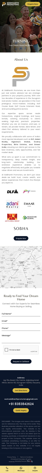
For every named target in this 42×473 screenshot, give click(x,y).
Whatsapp (21, 470)
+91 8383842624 (21, 404)
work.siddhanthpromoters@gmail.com (21, 399)
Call (7, 470)
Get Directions (21, 390)
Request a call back (21, 361)
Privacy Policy (11, 457)
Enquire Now (33, 4)
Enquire (35, 470)
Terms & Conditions (26, 457)
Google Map (21, 267)
